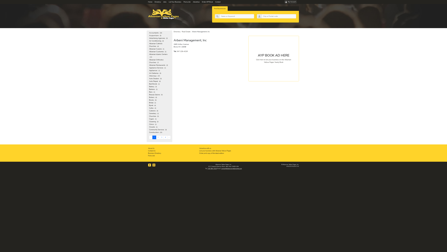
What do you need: (222, 13)
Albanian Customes (157, 51)
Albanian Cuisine (156, 49)
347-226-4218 (182, 51)
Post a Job (187, 2)
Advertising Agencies (158, 38)
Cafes (152, 108)
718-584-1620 (212, 169)
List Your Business (175, 2)
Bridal (152, 103)
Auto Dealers (155, 78)
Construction (155, 132)
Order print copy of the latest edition (211, 153)
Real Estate (186, 32)
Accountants (155, 33)
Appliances (154, 70)
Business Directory (154, 153)
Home (150, 2)
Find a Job (151, 156)
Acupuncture (155, 35)
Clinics (153, 124)
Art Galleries (155, 73)
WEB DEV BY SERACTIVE (292, 166)
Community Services (158, 129)
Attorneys (154, 76)
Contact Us (152, 151)
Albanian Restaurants (158, 65)
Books (152, 100)
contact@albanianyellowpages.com (231, 169)
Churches (154, 116)
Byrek (152, 105)
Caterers (153, 111)
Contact (217, 2)
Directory (177, 32)
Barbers (153, 89)
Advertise (196, 2)
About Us (151, 148)
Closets (153, 127)
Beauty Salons (156, 94)
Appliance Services (157, 68)
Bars (152, 92)
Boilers (153, 97)
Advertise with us (205, 148)
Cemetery (154, 113)
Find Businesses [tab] (220, 8)
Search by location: (264, 13)
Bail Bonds (154, 84)
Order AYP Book (207, 2)
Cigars (153, 119)
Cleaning (153, 121)
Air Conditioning (156, 41)
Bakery (153, 86)
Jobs (164, 2)
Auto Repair (155, 81)
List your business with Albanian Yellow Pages (215, 151)
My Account (291, 2)
